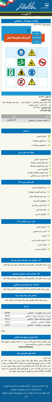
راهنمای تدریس (42, 169)
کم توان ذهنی (26, 102)
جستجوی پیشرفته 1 (39, 140)
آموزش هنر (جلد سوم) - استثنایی (39, 319)
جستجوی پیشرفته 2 (39, 145)
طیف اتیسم (42, 244)
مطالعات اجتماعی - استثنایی (41, 322)
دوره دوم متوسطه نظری (37, 196)
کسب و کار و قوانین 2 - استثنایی (39, 313)
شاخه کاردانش (41, 209)
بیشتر (3, 330)
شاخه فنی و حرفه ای (39, 205)
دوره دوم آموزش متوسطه (39, 166)
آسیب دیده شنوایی (39, 231)
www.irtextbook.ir (26, 347)
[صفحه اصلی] (44, 5)
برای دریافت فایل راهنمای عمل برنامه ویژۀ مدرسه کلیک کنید (26, 300)
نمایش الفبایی (41, 136)
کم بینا (44, 235)
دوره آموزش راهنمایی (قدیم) (38, 172)
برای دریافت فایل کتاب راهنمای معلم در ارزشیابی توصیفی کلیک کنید (27, 278)
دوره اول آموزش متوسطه (39, 162)
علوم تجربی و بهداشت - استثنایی (39, 325)
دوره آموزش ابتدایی (41, 159)
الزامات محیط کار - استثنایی (38, 120)
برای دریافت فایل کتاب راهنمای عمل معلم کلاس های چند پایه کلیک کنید (27, 266)
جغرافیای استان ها (40, 200)
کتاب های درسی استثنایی (42, 102)
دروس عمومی (33, 105)
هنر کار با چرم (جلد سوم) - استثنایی (38, 316)
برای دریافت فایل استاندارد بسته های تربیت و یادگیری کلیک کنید (26, 289)
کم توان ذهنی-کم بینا (39, 240)
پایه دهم (44, 105)
